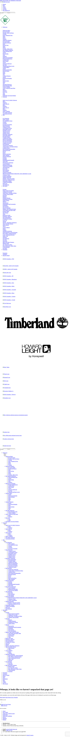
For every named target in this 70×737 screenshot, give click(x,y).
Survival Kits (5, 203)
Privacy (4, 717)
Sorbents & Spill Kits (7, 231)
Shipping (5, 718)
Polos (4, 72)
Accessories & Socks (7, 113)
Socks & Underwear (7, 63)
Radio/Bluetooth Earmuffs (8, 160)
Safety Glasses (6, 119)
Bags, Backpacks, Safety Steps (9, 246)
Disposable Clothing (7, 181)
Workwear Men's (6, 30)
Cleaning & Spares (7, 143)
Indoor (4, 228)
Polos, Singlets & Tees (7, 35)
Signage (4, 221)
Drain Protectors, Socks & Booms (10, 232)
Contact (4, 8)
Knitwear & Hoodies (7, 69)
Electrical (5, 195)
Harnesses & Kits (6, 150)
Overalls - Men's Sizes (7, 48)
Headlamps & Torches (7, 199)
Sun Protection (6, 184)
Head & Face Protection (8, 162)
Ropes (4, 152)
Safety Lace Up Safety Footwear (10, 100)
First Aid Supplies (6, 207)
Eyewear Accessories (7, 124)
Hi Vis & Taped (6, 31)
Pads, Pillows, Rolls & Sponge (9, 233)
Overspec (5, 123)
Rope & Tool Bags (7, 154)
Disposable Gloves (7, 129)
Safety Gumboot (6, 111)
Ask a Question (14, 697)
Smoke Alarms (6, 200)
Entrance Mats (6, 211)
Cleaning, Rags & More (8, 194)
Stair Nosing (5, 212)
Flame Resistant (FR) (7, 51)
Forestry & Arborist (7, 172)
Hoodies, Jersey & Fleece (8, 33)
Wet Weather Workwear (8, 50)
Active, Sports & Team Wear (9, 88)
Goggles (4, 122)
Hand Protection (6, 125)
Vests (4, 55)
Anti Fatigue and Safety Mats (9, 210)
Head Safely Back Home (5, 697)
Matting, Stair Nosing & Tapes (9, 209)
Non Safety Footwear (7, 112)
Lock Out (5, 220)
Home (4, 676)
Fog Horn (5, 248)
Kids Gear (5, 92)
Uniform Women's (7, 76)
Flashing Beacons (6, 198)
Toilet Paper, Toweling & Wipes (10, 193)
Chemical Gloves (6, 127)
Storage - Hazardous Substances (10, 222)
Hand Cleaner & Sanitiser (8, 190)
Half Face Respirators (7, 139)
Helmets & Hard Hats (7, 165)
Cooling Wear (6, 60)
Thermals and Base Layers (8, 66)
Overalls (4, 34)
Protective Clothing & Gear (9, 179)
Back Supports (6, 170)
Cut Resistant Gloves (7, 128)
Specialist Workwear (7, 84)
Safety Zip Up (6, 107)
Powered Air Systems (7, 141)
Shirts (4, 36)
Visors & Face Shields (7, 166)
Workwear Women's (7, 40)
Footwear (5, 522)
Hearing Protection (7, 156)
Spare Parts (5, 161)
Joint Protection (6, 167)
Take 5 (4, 226)
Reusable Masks (6, 136)
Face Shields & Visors (7, 120)
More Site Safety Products (8, 242)
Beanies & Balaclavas (7, 58)
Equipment (5, 205)
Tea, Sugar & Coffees (7, 244)
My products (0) (6, 10)
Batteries (4, 196)
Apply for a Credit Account (9, 713)
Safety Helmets (6, 155)
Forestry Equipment (7, 176)
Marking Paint (6, 243)
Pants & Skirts (6, 80)
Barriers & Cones (6, 215)
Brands (4, 4)
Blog (4, 5)
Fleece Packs (5, 61)
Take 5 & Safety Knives (8, 223)
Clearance (5, 254)
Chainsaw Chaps (6, 175)
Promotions (5, 678)
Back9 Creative (30, 735)
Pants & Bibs (5, 53)
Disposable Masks (7, 135)
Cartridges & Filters (7, 138)
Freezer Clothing (6, 87)
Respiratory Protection (7, 134)
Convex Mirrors (6, 227)
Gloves (4, 62)
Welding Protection (7, 177)
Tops (4, 93)
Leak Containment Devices (8, 234)
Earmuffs (5, 159)
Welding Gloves (6, 133)
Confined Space (6, 147)
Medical (4, 201)
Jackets (4, 52)
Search (1, 12)
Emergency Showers (7, 216)
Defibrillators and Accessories (9, 204)
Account (4, 9)
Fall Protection (6, 144)
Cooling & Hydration (7, 182)
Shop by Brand (6, 675)
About (4, 6)
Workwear (5, 452)
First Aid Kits (6, 206)
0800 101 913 (4, 705)
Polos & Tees (5, 45)
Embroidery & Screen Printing (9, 95)
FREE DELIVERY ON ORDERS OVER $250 (10, 0)
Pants (4, 44)
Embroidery (5, 714)
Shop (4, 677)
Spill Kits (5, 237)
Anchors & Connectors (8, 145)
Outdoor (4, 230)
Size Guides (5, 712)
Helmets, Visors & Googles (9, 178)
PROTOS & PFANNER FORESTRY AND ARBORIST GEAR (17, 173)
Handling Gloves (6, 130)
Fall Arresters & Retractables (9, 149)
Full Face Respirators (7, 140)
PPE (4, 540)
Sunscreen (5, 241)
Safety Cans (5, 236)
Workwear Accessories (8, 57)
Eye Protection (6, 118)
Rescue (4, 151)
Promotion (5, 253)
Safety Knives (6, 225)
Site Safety (5, 610)
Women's (5, 56)
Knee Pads (5, 168)
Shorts (4, 37)
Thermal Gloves (6, 132)
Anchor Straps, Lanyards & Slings (10, 146)
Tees (4, 74)
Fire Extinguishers (7, 217)
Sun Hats (5, 64)
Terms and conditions (7, 716)
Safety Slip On (6, 104)
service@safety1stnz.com (11, 729)
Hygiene (4, 189)
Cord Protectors (6, 247)
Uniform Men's (6, 67)
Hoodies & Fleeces (7, 42)
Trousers (4, 39)
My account (5, 683)
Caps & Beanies (6, 163)
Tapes (4, 214)
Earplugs (5, 157)
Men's (4, 89)
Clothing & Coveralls (7, 191)
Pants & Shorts (6, 71)
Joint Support (5, 171)
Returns (4, 719)
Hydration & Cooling (7, 218)
